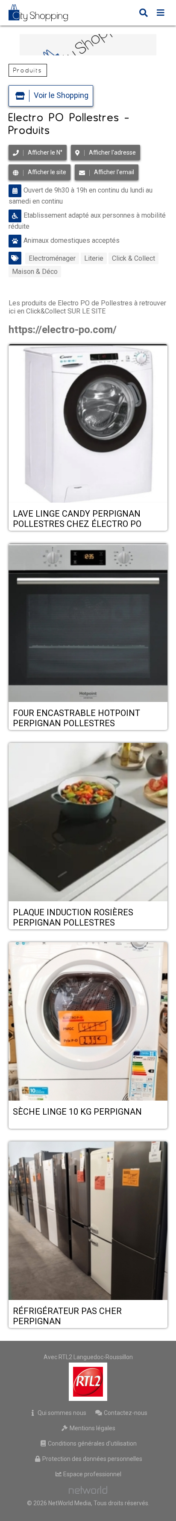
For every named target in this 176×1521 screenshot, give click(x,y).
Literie (93, 258)
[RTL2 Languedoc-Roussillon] (88, 1382)
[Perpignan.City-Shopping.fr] (44, 12)
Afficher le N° (45, 152)
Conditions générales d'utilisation (92, 1443)
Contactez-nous (125, 1412)
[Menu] (160, 14)
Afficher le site (47, 172)
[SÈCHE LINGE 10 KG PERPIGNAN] (88, 1022)
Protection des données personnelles (91, 1458)
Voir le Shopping (61, 95)
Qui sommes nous (61, 1412)
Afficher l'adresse (112, 152)
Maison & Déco (35, 271)
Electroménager (52, 258)
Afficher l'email (114, 172)
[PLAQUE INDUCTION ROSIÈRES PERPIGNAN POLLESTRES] (88, 823)
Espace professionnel (91, 1474)
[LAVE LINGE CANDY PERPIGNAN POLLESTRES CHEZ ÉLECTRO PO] (88, 424)
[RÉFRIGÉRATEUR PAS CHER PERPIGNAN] (88, 1221)
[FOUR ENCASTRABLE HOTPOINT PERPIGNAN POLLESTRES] (88, 623)
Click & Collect (133, 258)
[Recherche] (143, 14)
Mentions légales (91, 1428)
